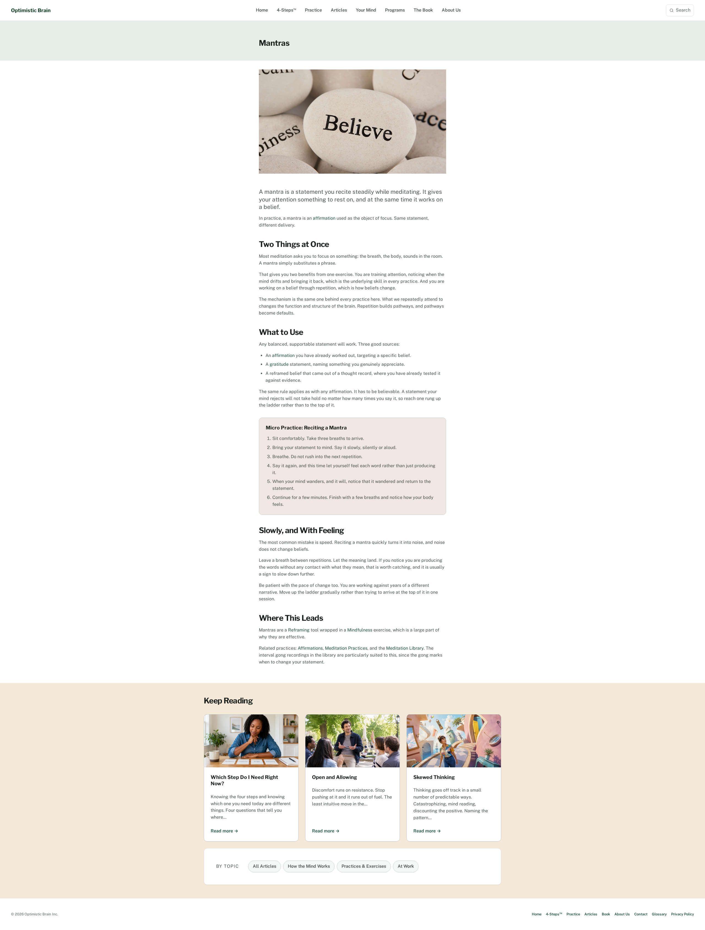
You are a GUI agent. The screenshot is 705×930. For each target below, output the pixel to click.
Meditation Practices (346, 648)
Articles (339, 10)
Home (262, 10)
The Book (423, 10)
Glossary (659, 914)
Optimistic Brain (31, 10)
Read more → (224, 831)
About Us (451, 10)
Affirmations (310, 648)
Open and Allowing (334, 777)
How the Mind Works (309, 866)
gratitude (279, 364)
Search (683, 10)
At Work (406, 866)
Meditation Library (405, 648)
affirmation (324, 218)
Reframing (299, 630)
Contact (640, 914)
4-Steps (286, 10)
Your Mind (366, 10)
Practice (313, 10)
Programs (395, 10)
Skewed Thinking (434, 777)
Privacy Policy (682, 914)
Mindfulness (359, 630)
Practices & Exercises (363, 866)
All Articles (264, 866)
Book (606, 914)
